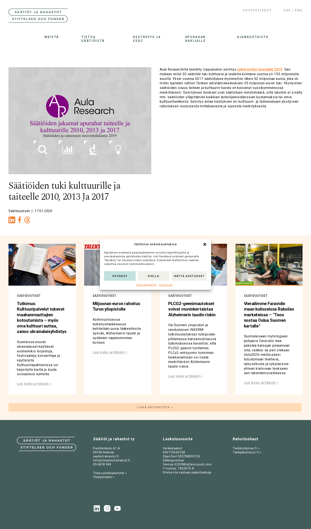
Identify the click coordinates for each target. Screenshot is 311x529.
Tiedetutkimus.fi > (246, 448)
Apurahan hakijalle (195, 38)
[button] (205, 244)
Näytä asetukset (189, 275)
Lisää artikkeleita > (155, 407)
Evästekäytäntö (146, 285)
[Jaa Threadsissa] (27, 221)
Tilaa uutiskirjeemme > (110, 473)
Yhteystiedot (257, 10)
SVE (287, 10)
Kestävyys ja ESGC (147, 38)
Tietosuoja (166, 285)
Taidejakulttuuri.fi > (247, 452)
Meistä (51, 37)
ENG (299, 10)
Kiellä (153, 275)
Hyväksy (120, 275)
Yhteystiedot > (104, 477)
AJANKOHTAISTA (252, 37)
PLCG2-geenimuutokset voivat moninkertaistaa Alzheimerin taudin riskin (192, 309)
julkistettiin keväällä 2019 (259, 69)
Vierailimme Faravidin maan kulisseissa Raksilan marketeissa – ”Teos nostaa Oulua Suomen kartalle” (269, 315)
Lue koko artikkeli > (34, 384)
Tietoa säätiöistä (93, 38)
